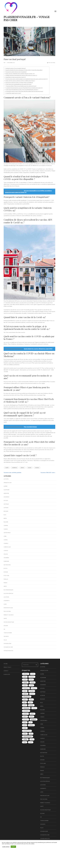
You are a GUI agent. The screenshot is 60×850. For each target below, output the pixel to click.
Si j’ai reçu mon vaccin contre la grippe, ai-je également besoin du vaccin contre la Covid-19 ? (26, 79)
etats (24, 691)
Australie (6, 504)
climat (24, 685)
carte (31, 679)
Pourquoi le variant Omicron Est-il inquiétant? (16, 71)
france (26, 697)
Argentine (6, 493)
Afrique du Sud (7, 482)
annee (32, 673)
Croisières (6, 557)
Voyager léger (7, 643)
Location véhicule (8, 593)
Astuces (6, 500)
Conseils (6, 543)
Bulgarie (6, 522)
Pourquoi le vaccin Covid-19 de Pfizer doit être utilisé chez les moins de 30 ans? (24, 91)
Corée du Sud (7, 547)
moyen (34, 708)
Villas (5, 640)
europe (32, 691)
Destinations (7, 564)
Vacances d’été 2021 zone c (48, 472)
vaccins (37, 467)
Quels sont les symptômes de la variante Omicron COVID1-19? (20, 73)
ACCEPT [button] (13, 846)
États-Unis (6, 575)
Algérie (5, 486)
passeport (25, 719)
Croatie (6, 554)
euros (25, 694)
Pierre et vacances (9, 614)
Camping (6, 525)
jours (30, 702)
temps (24, 733)
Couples (6, 550)
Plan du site (7, 674)
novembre (26, 711)
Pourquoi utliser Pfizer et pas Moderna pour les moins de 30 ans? (21, 86)
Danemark (6, 561)
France (5, 582)
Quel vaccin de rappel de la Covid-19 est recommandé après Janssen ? (22, 89)
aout (24, 676)
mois (31, 705)
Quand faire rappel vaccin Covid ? (13, 93)
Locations (6, 597)
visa (24, 742)
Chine (5, 536)
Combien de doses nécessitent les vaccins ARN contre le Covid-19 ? (21, 75)
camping (32, 676)
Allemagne (6, 489)
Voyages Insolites (8, 650)
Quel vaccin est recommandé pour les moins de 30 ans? (19, 84)
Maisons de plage (8, 607)
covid (6, 467)
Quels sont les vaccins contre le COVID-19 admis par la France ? (20, 80)
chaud (32, 682)
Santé (5, 618)
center (25, 682)
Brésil (5, 518)
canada (24, 679)
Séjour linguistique (9, 622)
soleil (24, 728)
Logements (7, 600)
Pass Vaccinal (51, 62)
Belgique (6, 511)
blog (5, 514)
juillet (24, 705)
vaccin (29, 467)
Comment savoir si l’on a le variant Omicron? (15, 68)
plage (24, 722)
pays (33, 719)
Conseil (6, 539)
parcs (25, 716)
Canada (6, 529)
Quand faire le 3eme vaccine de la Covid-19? (15, 77)
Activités (6, 479)
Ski (4, 629)
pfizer (22, 467)
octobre (25, 713)
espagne (34, 688)
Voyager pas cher (8, 647)
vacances (27, 736)
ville (25, 739)
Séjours (6, 625)
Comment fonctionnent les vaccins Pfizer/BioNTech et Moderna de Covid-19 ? (24, 87)
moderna (14, 467)
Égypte (5, 568)
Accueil (6, 663)
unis (31, 733)
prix (30, 722)
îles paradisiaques (8, 589)
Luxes (5, 604)
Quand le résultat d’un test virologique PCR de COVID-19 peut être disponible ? (24, 70)
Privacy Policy (7, 667)
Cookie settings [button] (6, 846)
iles (24, 702)
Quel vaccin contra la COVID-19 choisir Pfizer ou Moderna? (19, 82)
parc (32, 713)
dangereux (26, 688)
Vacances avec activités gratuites (12, 472)
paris (31, 716)
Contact (6, 670)
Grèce (5, 586)
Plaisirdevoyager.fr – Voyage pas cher (27, 18)
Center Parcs (7, 532)
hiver (31, 699)
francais (32, 693)
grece (24, 699)
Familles (6, 579)
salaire (31, 725)
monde (26, 708)
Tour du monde (8, 632)
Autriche (6, 507)
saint (24, 725)
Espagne (6, 572)
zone (30, 742)
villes (32, 739)
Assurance (6, 496)
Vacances (6, 636)
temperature (26, 730)
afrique (25, 674)
